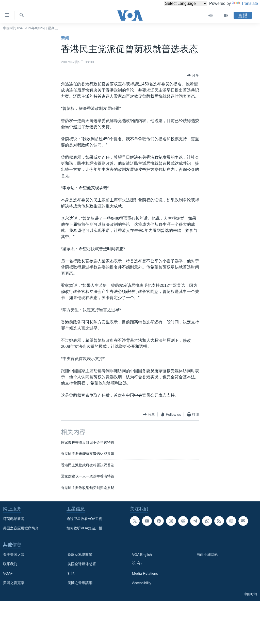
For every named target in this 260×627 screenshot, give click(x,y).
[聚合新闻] (219, 521)
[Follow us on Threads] (183, 521)
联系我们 (10, 564)
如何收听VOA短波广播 (84, 528)
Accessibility (141, 583)
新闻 (65, 38)
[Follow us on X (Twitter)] (135, 521)
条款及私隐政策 (80, 555)
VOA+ (7, 573)
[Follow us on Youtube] (147, 521)
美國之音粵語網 (80, 583)
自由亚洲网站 (207, 555)
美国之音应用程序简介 (21, 528)
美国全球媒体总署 (82, 564)
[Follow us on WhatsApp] (207, 521)
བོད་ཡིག (137, 564)
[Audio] (210, 15)
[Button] (193, 75)
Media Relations (145, 573)
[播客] (231, 521)
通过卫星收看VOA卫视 (84, 519)
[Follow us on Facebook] (159, 521)
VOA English (142, 555)
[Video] (226, 15)
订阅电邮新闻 (13, 519)
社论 (71, 573)
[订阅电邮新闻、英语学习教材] (243, 521)
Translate (249, 3)
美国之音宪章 (13, 583)
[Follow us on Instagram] (171, 521)
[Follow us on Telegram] (195, 521)
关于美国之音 (13, 555)
